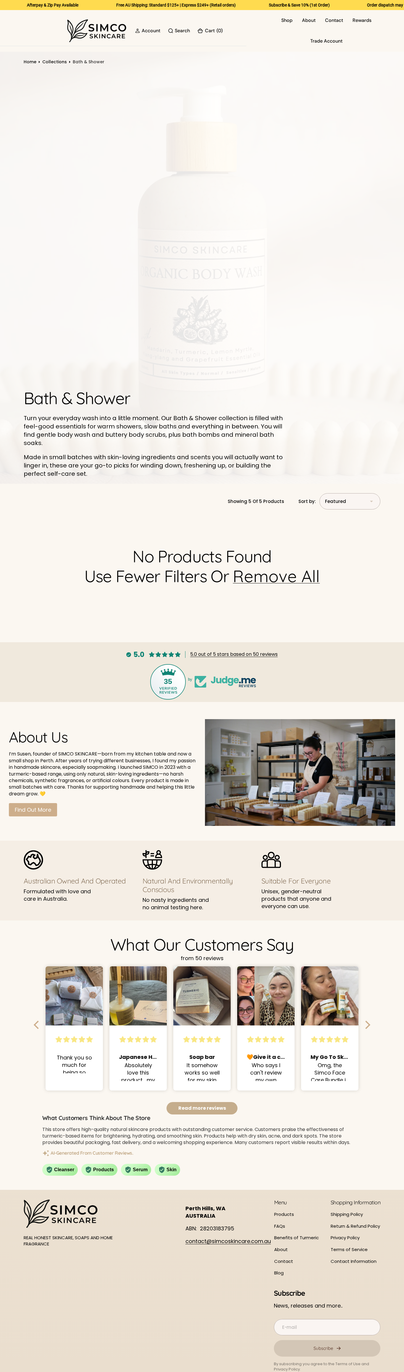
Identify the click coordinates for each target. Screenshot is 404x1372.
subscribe (323, 1348)
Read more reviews (202, 1108)
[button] (147, 30)
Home (30, 62)
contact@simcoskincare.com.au (228, 1241)
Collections (54, 62)
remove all (276, 576)
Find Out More (33, 809)
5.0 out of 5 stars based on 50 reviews (234, 654)
